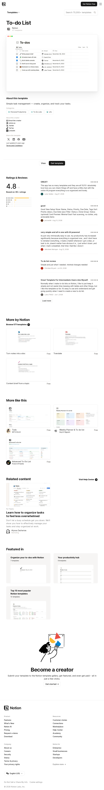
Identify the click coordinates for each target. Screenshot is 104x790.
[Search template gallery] (95, 12)
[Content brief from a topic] (28, 369)
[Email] (23, 139)
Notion (15, 28)
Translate (58, 353)
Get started (52, 684)
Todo (14, 430)
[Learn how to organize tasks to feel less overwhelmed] (28, 494)
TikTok (11, 128)
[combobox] (81, 12)
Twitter (11, 126)
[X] (8, 139)
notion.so (12, 123)
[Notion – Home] (4, 4)
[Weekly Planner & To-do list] (76, 416)
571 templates (17, 30)
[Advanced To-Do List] (28, 447)
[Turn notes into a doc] (28, 339)
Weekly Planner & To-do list (71, 430)
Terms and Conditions (14, 146)
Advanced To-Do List (21, 461)
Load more (46, 301)
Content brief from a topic (17, 383)
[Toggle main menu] (100, 4)
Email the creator (15, 120)
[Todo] (28, 416)
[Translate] (76, 339)
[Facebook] (19, 139)
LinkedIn (12, 131)
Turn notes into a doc (15, 353)
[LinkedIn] (14, 139)
